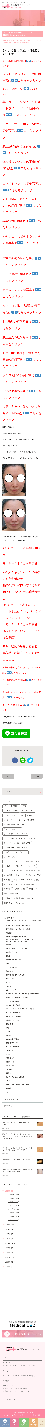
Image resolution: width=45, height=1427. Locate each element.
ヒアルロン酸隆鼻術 (12, 1047)
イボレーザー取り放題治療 (14, 824)
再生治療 (7, 880)
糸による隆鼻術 (33, 880)
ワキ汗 (8, 1031)
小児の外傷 (9, 1024)
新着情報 (8, 1106)
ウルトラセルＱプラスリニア (14, 838)
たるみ (21, 815)
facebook (15, 760)
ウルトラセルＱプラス (12, 829)
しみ (13, 815)
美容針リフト (34, 889)
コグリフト (26, 843)
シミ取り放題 (22, 847)
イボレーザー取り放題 (25, 820)
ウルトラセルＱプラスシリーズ (15, 834)
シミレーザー (9, 847)
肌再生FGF (9, 1073)
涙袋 (7, 1028)
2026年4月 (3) (13, 1209)
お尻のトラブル (11, 1062)
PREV (8, 776)
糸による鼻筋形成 (24, 42)
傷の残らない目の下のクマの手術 (28, 875)
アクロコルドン (33, 815)
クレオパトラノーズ (29, 40)
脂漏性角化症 (15, 894)
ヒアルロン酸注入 (11, 967)
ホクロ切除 (8, 875)
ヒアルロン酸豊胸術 (12, 1001)
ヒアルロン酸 (17, 871)
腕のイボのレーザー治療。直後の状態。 (17, 1159)
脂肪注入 (9, 1088)
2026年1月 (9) (13, 1220)
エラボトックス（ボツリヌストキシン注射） (20, 1009)
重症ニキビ (8, 903)
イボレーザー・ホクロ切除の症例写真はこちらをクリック (22, 130)
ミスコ (37, 40)
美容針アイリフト (11, 952)
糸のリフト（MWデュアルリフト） (17, 997)
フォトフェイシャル (32, 871)
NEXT (36, 776)
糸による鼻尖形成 (14, 42)
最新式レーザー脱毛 (12, 1020)
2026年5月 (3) (13, 1205)
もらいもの (9, 986)
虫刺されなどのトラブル (14, 960)
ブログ (8, 1081)
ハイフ (6, 871)
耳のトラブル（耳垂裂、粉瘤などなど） (19, 925)
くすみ (6, 815)
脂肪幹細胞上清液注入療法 (14, 898)
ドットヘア (31, 866)
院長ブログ (9, 918)
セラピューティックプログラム (15, 852)
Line (23, 760)
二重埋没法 (9, 1050)
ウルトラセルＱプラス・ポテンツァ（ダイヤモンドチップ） (24, 921)
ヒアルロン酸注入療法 (13, 1005)
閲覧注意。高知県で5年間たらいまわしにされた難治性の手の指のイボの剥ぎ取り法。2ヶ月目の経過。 (18, 1136)
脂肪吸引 (9, 944)
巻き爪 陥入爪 (11, 1065)
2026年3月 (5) (13, 1213)
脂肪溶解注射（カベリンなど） (16, 975)
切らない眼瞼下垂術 (12, 1039)
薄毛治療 (30, 898)
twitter (30, 760)
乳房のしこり (10, 1058)
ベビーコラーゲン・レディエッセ (16, 948)
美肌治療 (9, 933)
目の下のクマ (19, 880)
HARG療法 (15, 806)
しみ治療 (9, 1069)
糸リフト (7, 889)
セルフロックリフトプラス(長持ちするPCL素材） (22, 861)
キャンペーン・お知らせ (14, 1016)
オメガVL (32, 838)
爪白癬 (8, 1054)
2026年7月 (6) (13, 1198)
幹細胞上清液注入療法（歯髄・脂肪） (18, 1084)
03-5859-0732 (8, 1386)
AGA (5, 806)
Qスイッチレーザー (11, 811)
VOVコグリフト (28, 811)
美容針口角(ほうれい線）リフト (16, 937)
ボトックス (9, 982)
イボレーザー (9, 820)
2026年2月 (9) (13, 1216)
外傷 (7, 963)
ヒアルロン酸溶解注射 (13, 1013)
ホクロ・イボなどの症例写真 (15, 1077)
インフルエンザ (11, 990)
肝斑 (5, 894)
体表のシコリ (10, 978)
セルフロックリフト (11, 857)
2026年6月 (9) (13, 1202)
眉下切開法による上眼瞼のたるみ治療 (18, 929)
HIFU (24, 806)
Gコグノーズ (12, 40)
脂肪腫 (8, 956)
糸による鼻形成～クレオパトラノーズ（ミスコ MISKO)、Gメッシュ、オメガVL (19, 34)
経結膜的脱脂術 (19, 889)
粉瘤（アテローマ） (12, 1043)
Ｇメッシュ (20, 40)
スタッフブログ (11, 1099)
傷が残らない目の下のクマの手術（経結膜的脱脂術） (23, 994)
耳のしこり (9, 971)
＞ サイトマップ (9, 1399)
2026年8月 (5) (13, 1194)
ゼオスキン (8, 866)
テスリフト (19, 866)
